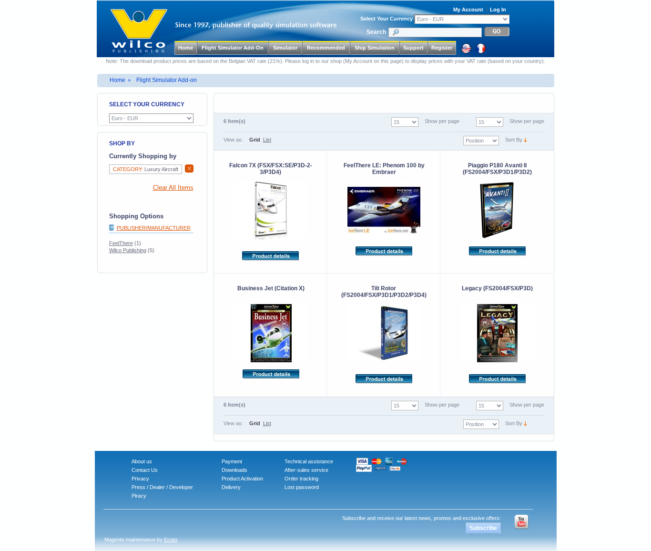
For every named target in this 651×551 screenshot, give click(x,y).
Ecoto (170, 539)
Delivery (231, 487)
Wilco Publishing (127, 250)
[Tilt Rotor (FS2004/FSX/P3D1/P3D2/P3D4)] (384, 333)
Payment (232, 461)
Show (515, 121)
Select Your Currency (386, 18)
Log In (498, 9)
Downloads (234, 470)
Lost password (302, 487)
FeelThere (121, 243)
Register (441, 48)
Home (185, 48)
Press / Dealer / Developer (162, 487)
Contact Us (145, 470)
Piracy (139, 496)
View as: (233, 140)
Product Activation (242, 478)
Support (413, 48)
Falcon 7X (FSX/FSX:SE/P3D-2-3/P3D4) (270, 168)
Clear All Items (173, 187)
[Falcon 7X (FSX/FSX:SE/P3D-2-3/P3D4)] (271, 210)
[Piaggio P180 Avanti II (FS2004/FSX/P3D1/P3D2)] (497, 210)
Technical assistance (309, 461)
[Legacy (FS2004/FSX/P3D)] (497, 333)
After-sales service (306, 470)
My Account (468, 9)
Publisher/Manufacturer (154, 228)
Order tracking (301, 478)
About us (142, 461)
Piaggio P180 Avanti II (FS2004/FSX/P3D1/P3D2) (497, 168)
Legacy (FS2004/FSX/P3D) (497, 288)
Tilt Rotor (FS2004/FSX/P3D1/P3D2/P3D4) (384, 291)
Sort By (513, 140)
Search (376, 32)
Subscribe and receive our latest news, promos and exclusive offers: (421, 518)
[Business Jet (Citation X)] (271, 333)
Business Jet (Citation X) (271, 288)
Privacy (140, 478)
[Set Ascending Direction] (525, 140)
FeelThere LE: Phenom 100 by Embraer (384, 168)
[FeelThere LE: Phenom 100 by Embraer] (384, 210)
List (267, 140)
